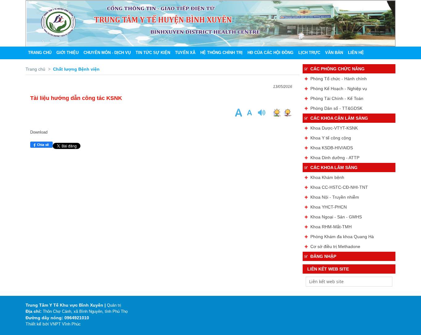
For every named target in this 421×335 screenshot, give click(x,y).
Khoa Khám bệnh (327, 177)
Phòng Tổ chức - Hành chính (338, 78)
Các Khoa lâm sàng (334, 167)
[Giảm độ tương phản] (287, 112)
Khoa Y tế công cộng (330, 137)
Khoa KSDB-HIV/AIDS (331, 147)
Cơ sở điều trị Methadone (335, 246)
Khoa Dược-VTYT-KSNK (334, 128)
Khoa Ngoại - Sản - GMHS (336, 216)
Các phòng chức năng (337, 68)
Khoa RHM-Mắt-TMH (331, 226)
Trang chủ (35, 69)
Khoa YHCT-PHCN (328, 207)
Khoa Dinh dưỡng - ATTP (334, 157)
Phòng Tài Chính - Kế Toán (336, 98)
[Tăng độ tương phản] (276, 112)
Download (38, 132)
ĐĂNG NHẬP (323, 256)
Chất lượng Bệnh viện (76, 69)
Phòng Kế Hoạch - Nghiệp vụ (338, 88)
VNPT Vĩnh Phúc (65, 324)
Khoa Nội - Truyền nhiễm (334, 197)
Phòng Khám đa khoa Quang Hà (342, 236)
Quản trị (114, 305)
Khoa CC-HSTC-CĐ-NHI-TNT (339, 187)
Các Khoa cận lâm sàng (339, 118)
